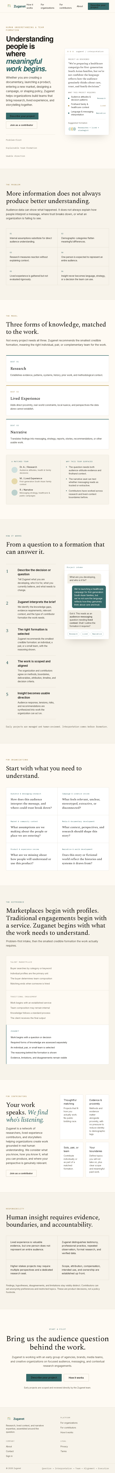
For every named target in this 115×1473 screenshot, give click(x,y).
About (80, 6)
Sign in (9, 1456)
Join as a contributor (21, 125)
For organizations (47, 6)
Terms (63, 1451)
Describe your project (98, 6)
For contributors (65, 6)
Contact (10, 1451)
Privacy (64, 1446)
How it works (30, 6)
